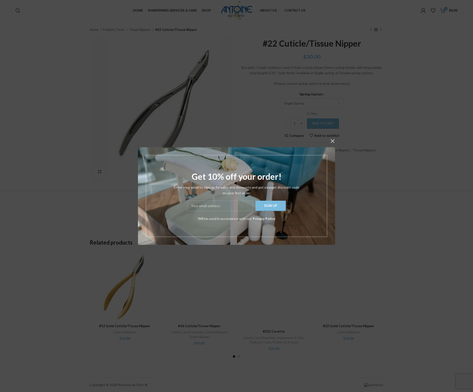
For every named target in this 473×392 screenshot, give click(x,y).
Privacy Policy (264, 218)
